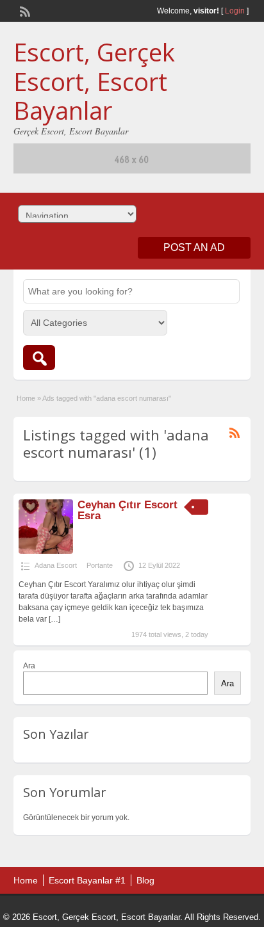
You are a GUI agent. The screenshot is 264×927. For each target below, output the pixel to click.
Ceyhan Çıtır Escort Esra (127, 510)
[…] (54, 619)
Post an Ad (194, 247)
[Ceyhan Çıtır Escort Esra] (46, 551)
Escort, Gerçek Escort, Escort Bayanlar (94, 81)
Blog (145, 880)
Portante (100, 565)
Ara (29, 665)
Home (26, 398)
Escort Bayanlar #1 (87, 880)
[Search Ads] (39, 357)
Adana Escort (56, 565)
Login (235, 10)
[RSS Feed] (24, 10)
